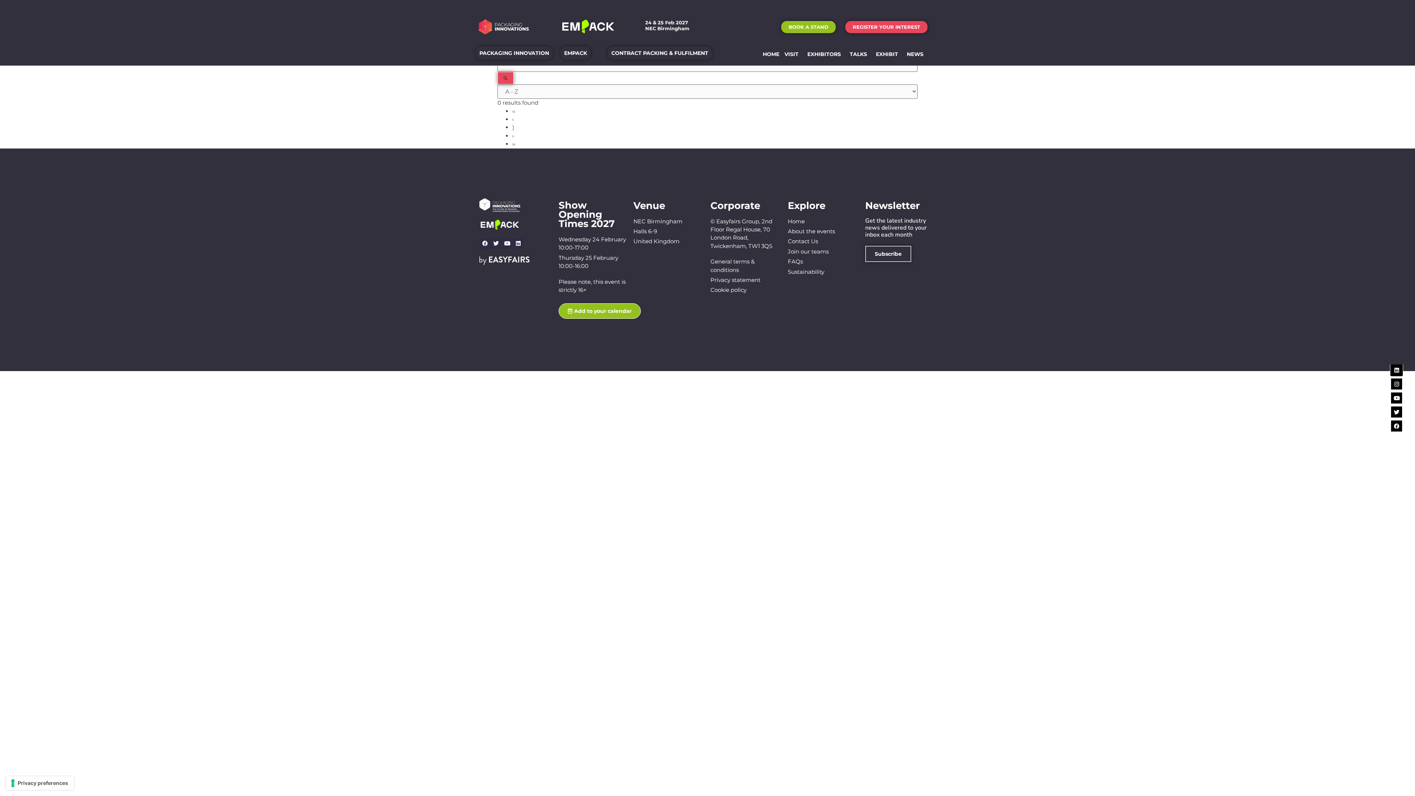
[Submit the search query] (505, 78)
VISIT (792, 54)
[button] (808, 27)
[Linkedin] (518, 243)
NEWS (915, 54)
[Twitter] (496, 243)
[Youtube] (507, 243)
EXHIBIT (887, 54)
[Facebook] (484, 243)
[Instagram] (1396, 384)
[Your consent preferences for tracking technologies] (40, 783)
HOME (771, 54)
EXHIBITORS (824, 54)
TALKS (858, 54)
